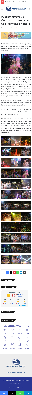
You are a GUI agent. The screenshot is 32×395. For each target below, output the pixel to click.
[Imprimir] (24, 272)
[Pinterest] (14, 272)
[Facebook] (7, 272)
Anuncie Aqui (13, 383)
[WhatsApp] (17, 272)
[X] (11, 272)
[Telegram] (21, 272)
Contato (20, 383)
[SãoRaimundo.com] (16, 8)
